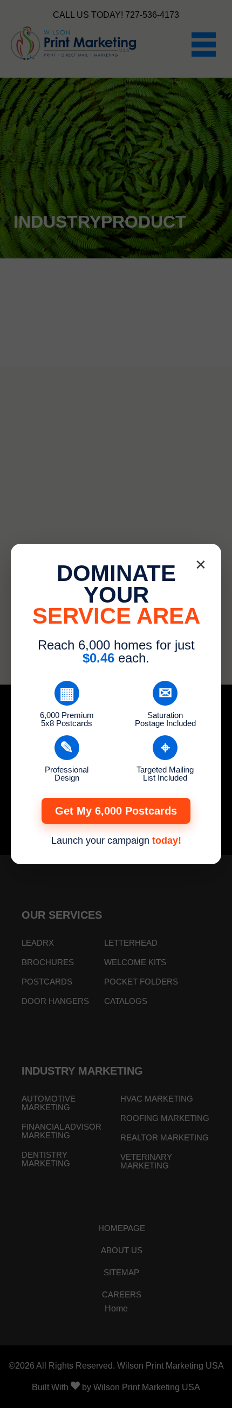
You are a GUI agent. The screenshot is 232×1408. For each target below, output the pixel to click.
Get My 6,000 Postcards (116, 811)
